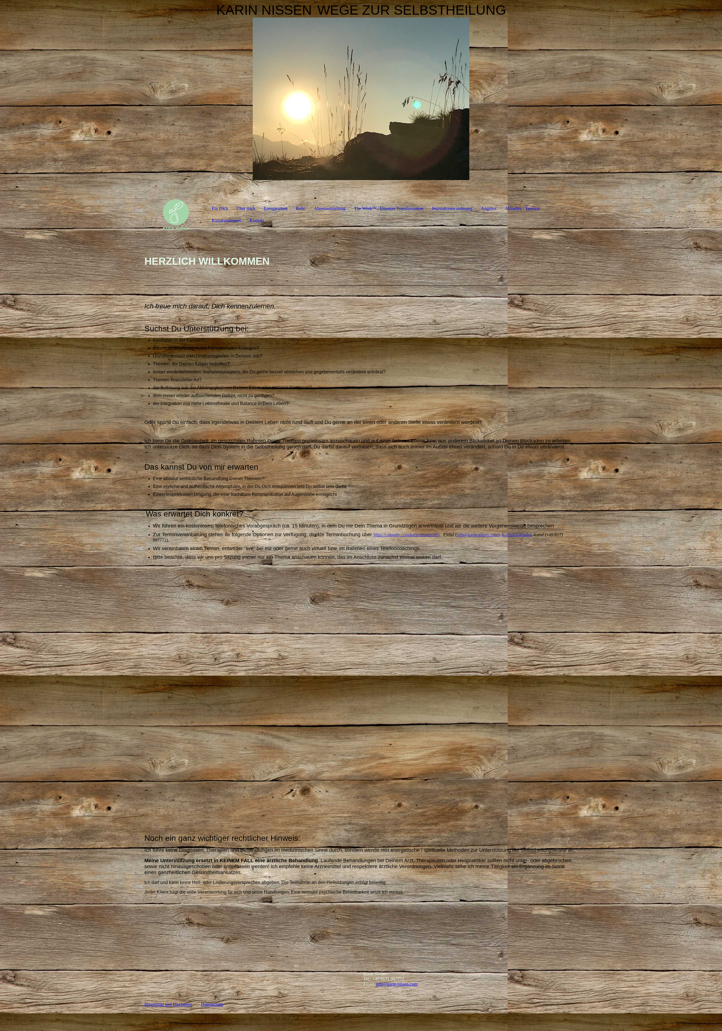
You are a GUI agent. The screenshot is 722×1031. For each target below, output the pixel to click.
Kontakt (257, 220)
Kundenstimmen (226, 220)
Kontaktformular (516, 534)
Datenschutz (212, 1004)
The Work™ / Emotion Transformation (388, 208)
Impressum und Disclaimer (168, 1004)
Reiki (300, 208)
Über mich (245, 208)
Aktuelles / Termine (522, 208)
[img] (361, 99)
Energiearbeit (275, 208)
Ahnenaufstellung (329, 208)
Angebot (488, 208)
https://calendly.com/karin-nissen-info (406, 534)
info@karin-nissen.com (477, 534)
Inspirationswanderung (452, 208)
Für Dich (220, 208)
